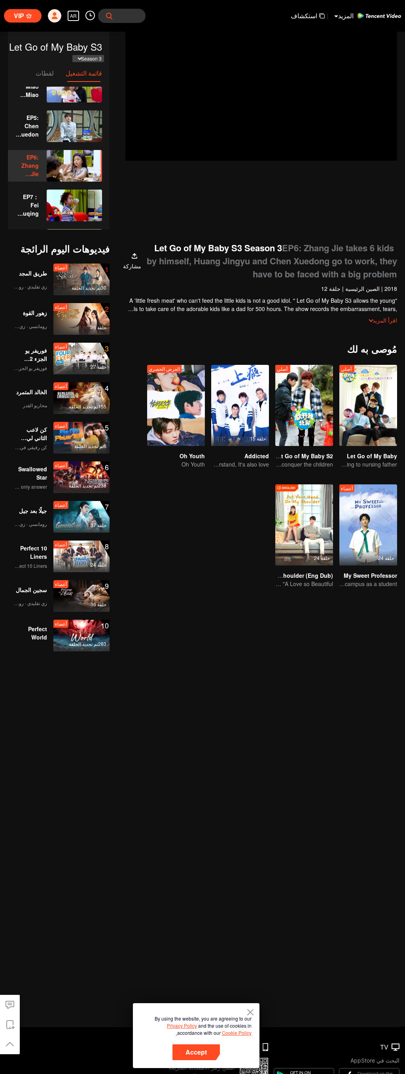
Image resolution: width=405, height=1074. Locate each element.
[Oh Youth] (176, 405)
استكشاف (304, 15)
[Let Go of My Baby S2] (304, 405)
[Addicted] (240, 405)
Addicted (256, 456)
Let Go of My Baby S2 (303, 456)
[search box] (109, 16)
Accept (196, 1052)
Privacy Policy (182, 1025)
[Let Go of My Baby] (368, 405)
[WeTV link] (379, 15)
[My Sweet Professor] (368, 524)
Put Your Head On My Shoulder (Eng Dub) (277, 575)
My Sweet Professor (370, 575)
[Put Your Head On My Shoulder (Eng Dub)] (304, 524)
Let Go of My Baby (372, 456)
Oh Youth (192, 456)
